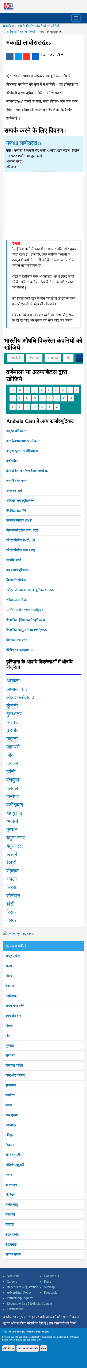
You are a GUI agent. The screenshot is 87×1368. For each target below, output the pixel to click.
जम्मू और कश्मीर (15, 1075)
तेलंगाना (10, 1214)
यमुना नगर (15, 838)
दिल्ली (9, 1025)
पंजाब (8, 1174)
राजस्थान (11, 1184)
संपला (11, 879)
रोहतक (12, 871)
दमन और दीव (13, 1015)
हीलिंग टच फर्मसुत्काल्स (20, 650)
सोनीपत (13, 895)
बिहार (8, 976)
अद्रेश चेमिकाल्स (16, 431)
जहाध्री (13, 747)
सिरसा (11, 887)
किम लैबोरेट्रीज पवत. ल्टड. (22, 530)
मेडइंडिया (8, 26)
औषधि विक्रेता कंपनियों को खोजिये (39, 26)
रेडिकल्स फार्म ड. (16, 600)
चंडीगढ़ (9, 985)
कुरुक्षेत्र (14, 714)
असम (8, 966)
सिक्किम (10, 1194)
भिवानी (12, 821)
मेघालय (9, 1145)
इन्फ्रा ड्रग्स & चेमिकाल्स (22, 451)
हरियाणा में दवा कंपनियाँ (21, 31)
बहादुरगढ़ (14, 813)
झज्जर (12, 763)
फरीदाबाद (14, 805)
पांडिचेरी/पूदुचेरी (14, 1165)
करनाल (13, 722)
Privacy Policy (15, 1340)
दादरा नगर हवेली (15, 1005)
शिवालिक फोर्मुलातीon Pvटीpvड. (26, 630)
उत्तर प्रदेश (12, 1234)
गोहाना (12, 738)
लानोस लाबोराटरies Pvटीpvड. (25, 610)
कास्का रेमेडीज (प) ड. (19, 520)
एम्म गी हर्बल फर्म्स (16, 480)
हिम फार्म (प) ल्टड (16, 640)
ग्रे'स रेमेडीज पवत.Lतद (20, 550)
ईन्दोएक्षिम (12, 461)
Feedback (50, 1292)
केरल (8, 1105)
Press (47, 1281)
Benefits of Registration (22, 1287)
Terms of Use (36, 1340)
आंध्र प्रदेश (12, 956)
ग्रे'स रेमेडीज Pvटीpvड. (21, 540)
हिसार (11, 912)
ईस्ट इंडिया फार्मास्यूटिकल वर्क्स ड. (27, 470)
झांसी (10, 771)
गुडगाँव (12, 730)
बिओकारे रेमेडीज (16, 580)
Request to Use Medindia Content (29, 1303)
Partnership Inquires (20, 1298)
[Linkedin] (35, 56)
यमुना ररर (14, 846)
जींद (10, 755)
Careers (12, 1281)
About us (13, 1276)
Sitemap (49, 1287)
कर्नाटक (10, 1095)
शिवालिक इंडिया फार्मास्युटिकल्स (25, 620)
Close (43, 1348)
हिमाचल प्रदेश (14, 1065)
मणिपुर (9, 1135)
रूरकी (11, 854)
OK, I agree (8, 1348)
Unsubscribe (15, 1309)
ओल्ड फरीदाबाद (20, 697)
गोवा (8, 1035)
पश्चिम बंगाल (13, 1254)
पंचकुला (13, 780)
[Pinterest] (26, 56)
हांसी (10, 904)
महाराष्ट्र (10, 1125)
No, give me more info (28, 1348)
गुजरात (9, 1045)
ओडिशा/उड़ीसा (14, 1155)
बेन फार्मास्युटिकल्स (17, 570)
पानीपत (12, 796)
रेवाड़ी (11, 862)
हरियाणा (10, 1055)
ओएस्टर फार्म (14, 490)
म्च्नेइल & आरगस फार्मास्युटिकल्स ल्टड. (30, 590)
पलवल (12, 788)
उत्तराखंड (11, 1244)
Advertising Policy (19, 1292)
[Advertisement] (43, 202)
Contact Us (51, 1276)
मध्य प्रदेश (11, 1115)
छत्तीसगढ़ (11, 995)
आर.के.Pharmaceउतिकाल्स (23, 441)
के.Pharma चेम (16, 510)
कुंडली (12, 705)
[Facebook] (10, 56)
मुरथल (12, 829)
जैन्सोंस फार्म (13, 560)
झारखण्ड (10, 1085)
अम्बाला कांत (17, 689)
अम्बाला (12, 680)
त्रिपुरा (9, 1224)
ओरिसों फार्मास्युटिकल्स (20, 500)
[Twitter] (18, 56)
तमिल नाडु (11, 1204)
